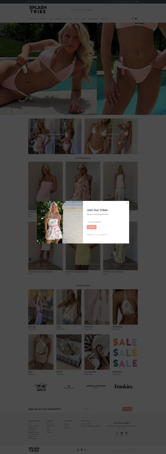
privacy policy (97, 235)
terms (106, 235)
